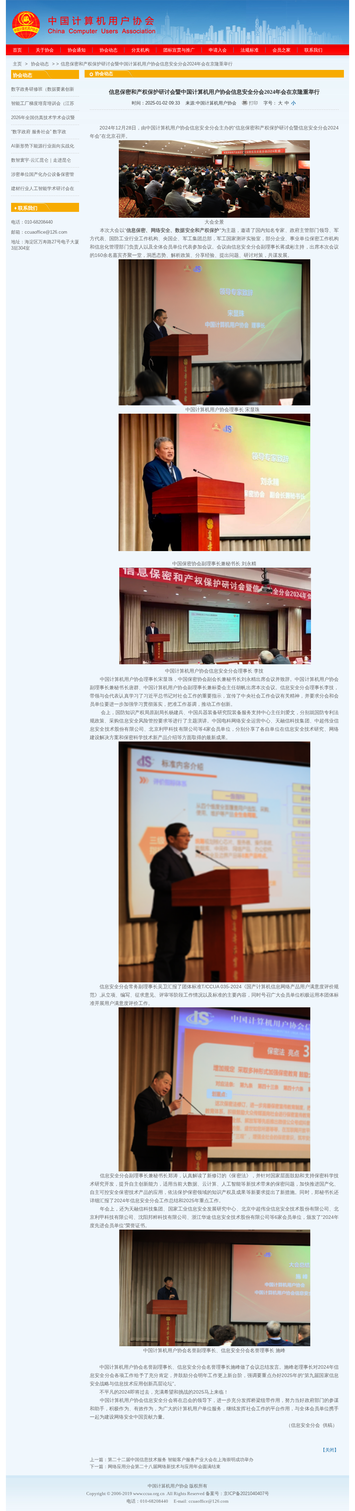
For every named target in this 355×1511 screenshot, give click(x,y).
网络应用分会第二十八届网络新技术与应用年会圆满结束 (164, 1466)
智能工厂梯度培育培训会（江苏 (42, 103)
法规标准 (250, 50)
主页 (17, 63)
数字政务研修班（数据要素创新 (42, 89)
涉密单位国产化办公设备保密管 (42, 174)
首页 (17, 50)
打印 (253, 103)
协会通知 (77, 50)
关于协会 (45, 50)
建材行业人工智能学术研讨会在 (42, 188)
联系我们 (313, 50)
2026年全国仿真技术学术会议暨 (43, 117)
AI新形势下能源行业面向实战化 (42, 146)
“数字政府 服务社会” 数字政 (38, 131)
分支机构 (140, 50)
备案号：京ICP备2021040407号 (237, 1493)
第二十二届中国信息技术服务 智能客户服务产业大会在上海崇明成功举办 (180, 1459)
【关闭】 (330, 1449)
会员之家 (281, 50)
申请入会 (218, 50)
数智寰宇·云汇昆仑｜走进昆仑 (41, 160)
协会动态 (108, 50)
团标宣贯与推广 (179, 50)
